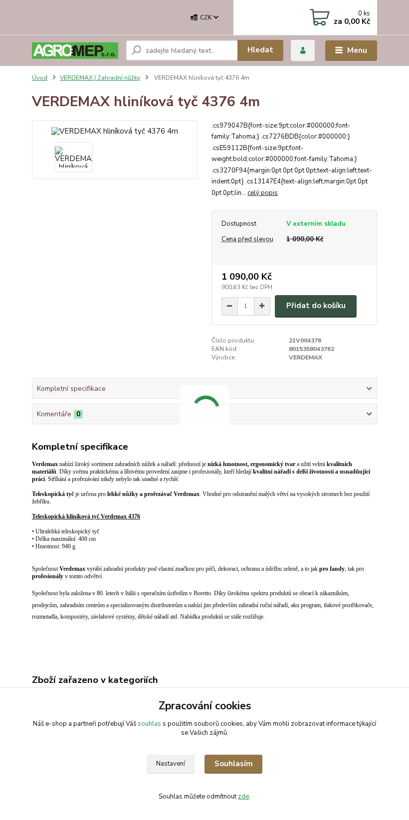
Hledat (260, 50)
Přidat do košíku (316, 306)
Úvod (39, 78)
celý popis (262, 192)
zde (243, 796)
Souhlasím (233, 764)
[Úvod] (75, 50)
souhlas (149, 723)
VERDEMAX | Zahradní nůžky (100, 78)
